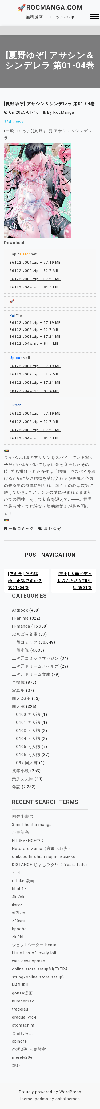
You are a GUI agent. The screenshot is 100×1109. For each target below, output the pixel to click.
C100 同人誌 (28, 714)
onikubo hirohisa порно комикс (43, 856)
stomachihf (23, 1025)
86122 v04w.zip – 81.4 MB (34, 287)
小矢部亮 (20, 832)
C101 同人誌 (28, 722)
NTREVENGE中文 (28, 840)
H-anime (20, 618)
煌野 (16, 1065)
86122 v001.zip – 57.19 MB (35, 262)
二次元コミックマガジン (35, 658)
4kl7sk (18, 896)
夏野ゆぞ (52, 528)
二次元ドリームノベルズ (35, 666)
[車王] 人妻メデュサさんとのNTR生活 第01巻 (74, 580)
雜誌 (16, 786)
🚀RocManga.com (50, 8)
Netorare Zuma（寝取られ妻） (42, 848)
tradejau (20, 1009)
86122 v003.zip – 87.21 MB (35, 279)
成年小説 (20, 770)
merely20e (22, 1057)
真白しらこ (22, 1033)
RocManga (63, 112)
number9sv (23, 1001)
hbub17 (19, 888)
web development (29, 961)
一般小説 (20, 650)
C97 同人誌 (27, 762)
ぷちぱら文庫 (25, 634)
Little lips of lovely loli (34, 953)
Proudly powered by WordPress (50, 1091)
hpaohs (19, 928)
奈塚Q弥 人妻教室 (29, 1049)
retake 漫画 (23, 880)
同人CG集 (21, 698)
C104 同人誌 (28, 738)
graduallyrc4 (24, 1017)
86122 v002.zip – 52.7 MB (34, 270)
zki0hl (17, 937)
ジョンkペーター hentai (35, 945)
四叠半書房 (22, 816)
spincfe (19, 1041)
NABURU (20, 985)
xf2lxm (18, 912)
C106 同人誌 (28, 754)
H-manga (21, 626)
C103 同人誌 (28, 730)
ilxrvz (17, 904)
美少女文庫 (22, 778)
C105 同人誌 (28, 746)
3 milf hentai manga (32, 824)
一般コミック (21, 528)
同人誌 (18, 706)
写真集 (18, 690)
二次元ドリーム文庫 (31, 674)
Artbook (20, 610)
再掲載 (18, 682)
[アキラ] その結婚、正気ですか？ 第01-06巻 (25, 580)
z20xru (18, 920)
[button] (94, 17)
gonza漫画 (22, 993)
